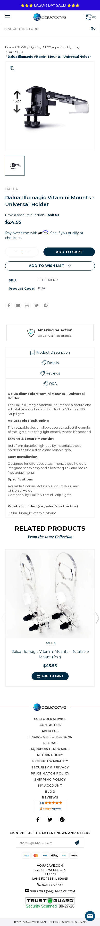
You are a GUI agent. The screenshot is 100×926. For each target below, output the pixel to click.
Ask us (53, 215)
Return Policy (50, 755)
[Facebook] (8, 305)
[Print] (27, 305)
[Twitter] (36, 305)
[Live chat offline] (90, 916)
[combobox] (50, 28)
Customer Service (50, 719)
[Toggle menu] (14, 17)
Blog (50, 791)
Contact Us (50, 725)
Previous (3, 618)
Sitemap (80, 922)
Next (97, 618)
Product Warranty (50, 761)
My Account (50, 785)
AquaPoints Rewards (50, 749)
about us (50, 731)
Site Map (50, 743)
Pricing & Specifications (50, 737)
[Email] (18, 305)
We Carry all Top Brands (54, 335)
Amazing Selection (55, 330)
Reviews (50, 797)
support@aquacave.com (52, 891)
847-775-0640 (53, 885)
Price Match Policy (50, 773)
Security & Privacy (50, 767)
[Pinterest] (45, 305)
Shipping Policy (50, 779)
